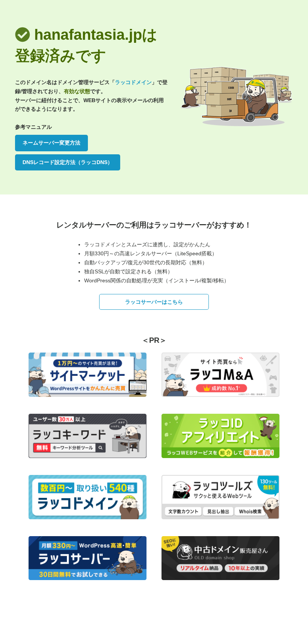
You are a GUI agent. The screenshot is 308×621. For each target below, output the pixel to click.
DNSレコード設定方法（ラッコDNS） (68, 162)
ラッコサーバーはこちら (154, 302)
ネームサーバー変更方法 (51, 143)
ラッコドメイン (133, 82)
